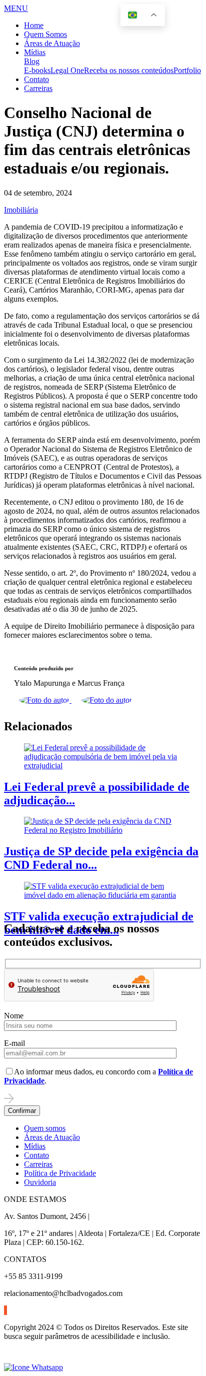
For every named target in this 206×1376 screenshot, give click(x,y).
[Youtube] (6, 1310)
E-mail (14, 1043)
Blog (32, 61)
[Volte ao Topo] (10, 1358)
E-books (37, 70)
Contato (36, 79)
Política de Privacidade (60, 1173)
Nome (14, 1015)
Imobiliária (21, 210)
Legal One (67, 70)
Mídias (35, 52)
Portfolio (187, 70)
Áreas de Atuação (52, 43)
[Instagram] (5, 1310)
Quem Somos (45, 34)
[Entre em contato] (33, 1367)
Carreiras (38, 88)
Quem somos (45, 1128)
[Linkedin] (4, 1310)
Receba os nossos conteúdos (129, 70)
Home (34, 25)
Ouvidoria (40, 1182)
